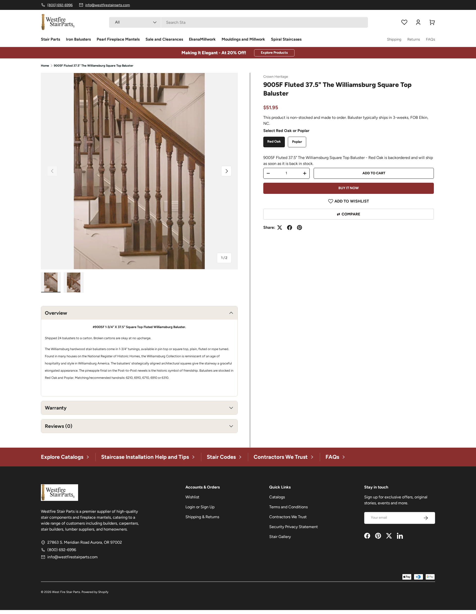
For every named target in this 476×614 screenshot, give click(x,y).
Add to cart (373, 173)
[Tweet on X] (280, 227)
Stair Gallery (280, 536)
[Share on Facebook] (290, 227)
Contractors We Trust (288, 516)
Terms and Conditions (288, 507)
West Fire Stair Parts (66, 592)
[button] (432, 22)
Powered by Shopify (95, 592)
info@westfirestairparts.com (72, 557)
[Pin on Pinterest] (299, 227)
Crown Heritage (275, 77)
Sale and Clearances (164, 39)
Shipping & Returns (202, 516)
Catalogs (277, 497)
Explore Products (274, 53)
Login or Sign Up (199, 507)
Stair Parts (50, 39)
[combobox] (238, 22)
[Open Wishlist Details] (404, 22)
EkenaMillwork (202, 39)
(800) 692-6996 (61, 549)
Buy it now (348, 188)
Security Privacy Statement (293, 526)
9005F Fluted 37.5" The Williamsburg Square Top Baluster (93, 65)
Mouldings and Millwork (243, 39)
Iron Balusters (78, 39)
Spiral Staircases (286, 39)
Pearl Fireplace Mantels (118, 39)
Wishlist (192, 497)
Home (45, 65)
